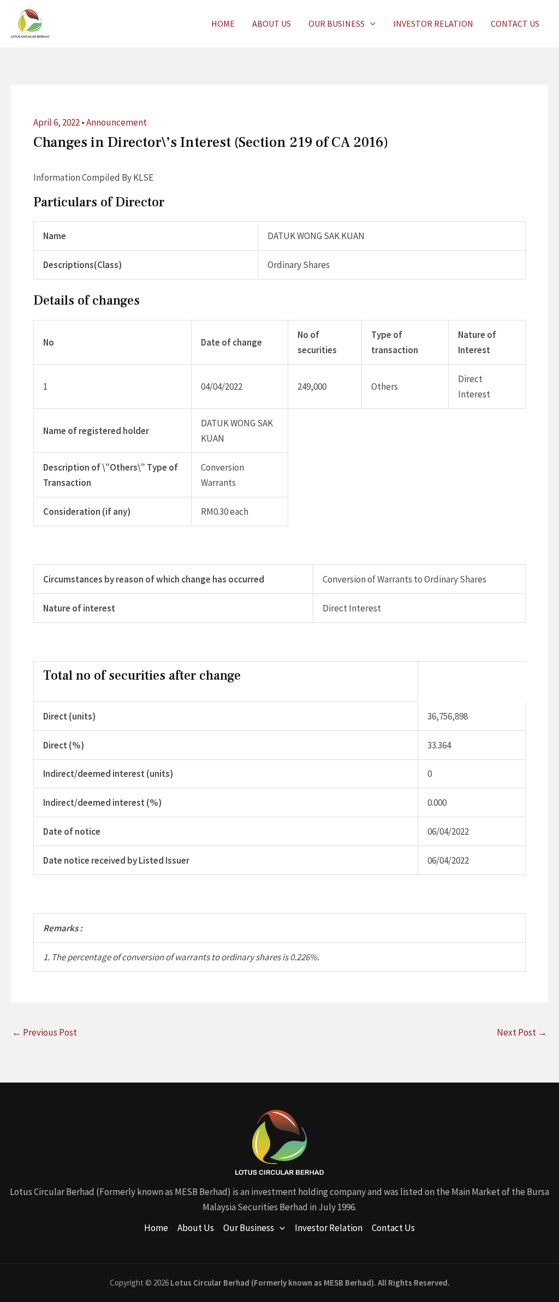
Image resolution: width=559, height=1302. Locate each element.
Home (223, 23)
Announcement (116, 122)
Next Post (522, 1032)
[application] (370, 23)
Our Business (336, 23)
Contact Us (515, 23)
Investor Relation (433, 23)
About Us (271, 23)
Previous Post (44, 1032)
